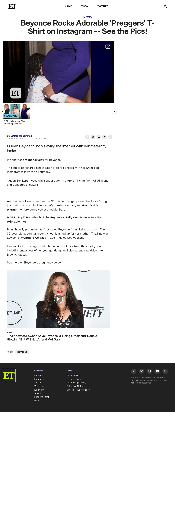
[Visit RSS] (165, 372)
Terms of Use (73, 375)
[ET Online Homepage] (12, 6)
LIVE (69, 6)
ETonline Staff (41, 397)
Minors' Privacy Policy (78, 390)
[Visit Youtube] (157, 371)
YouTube (39, 386)
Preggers (68, 181)
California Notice (75, 386)
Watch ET (102, 6)
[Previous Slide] (2, 111)
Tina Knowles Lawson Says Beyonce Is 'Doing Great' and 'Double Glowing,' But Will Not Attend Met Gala (52, 337)
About (37, 393)
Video (84, 6)
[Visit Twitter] (141, 372)
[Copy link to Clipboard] (110, 137)
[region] (58, 72)
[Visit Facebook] (133, 372)
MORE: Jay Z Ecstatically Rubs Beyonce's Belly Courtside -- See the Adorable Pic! (54, 220)
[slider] (58, 95)
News (87, 17)
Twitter (38, 382)
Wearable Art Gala (33, 238)
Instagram (39, 379)
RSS (36, 400)
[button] (7, 99)
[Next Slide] (114, 111)
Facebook (39, 375)
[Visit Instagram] (149, 372)
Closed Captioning (76, 382)
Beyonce (22, 352)
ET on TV (39, 390)
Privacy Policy (73, 379)
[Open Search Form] (165, 6)
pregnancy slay (33, 160)
